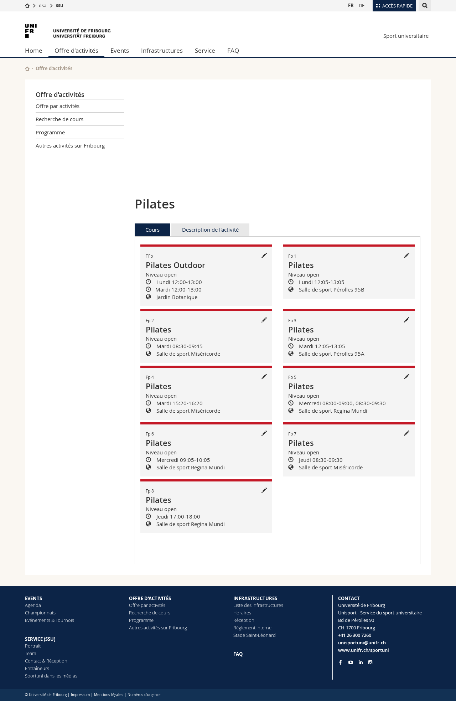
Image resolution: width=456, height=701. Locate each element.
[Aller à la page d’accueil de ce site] (27, 68)
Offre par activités (57, 105)
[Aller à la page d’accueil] (27, 5)
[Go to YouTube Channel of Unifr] (350, 662)
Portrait (33, 646)
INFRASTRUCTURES (255, 598)
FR (351, 5)
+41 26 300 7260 (354, 635)
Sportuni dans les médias (51, 675)
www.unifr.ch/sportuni (363, 650)
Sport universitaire (406, 35)
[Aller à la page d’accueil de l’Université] (67, 31)
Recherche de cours (59, 119)
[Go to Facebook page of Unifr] (340, 662)
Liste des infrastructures (258, 605)
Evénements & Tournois (49, 620)
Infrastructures (162, 50)
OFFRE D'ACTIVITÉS (150, 598)
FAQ (233, 50)
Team (30, 653)
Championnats (40, 612)
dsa (42, 5)
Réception (243, 620)
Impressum (80, 694)
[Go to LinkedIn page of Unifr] (361, 662)
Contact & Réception (46, 661)
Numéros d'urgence (144, 694)
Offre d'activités (76, 50)
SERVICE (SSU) (40, 639)
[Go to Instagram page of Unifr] (370, 662)
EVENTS (33, 598)
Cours (152, 229)
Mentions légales (108, 694)
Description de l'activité (210, 229)
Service (205, 50)
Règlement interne (252, 627)
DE (361, 5)
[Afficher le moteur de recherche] (425, 5)
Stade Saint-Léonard (254, 635)
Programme (50, 132)
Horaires (242, 612)
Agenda (33, 605)
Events (119, 50)
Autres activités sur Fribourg (70, 145)
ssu (59, 5)
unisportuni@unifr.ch (362, 642)
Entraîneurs (37, 668)
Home (33, 50)
